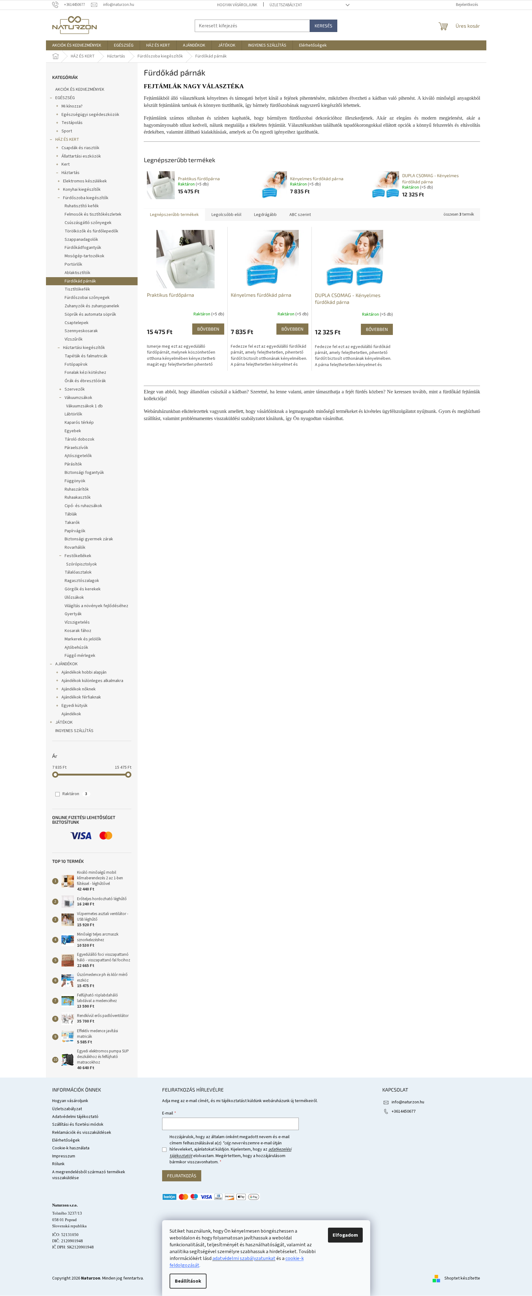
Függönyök (75, 481)
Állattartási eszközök (81, 156)
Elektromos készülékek (85, 181)
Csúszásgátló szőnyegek (88, 223)
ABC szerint (300, 215)
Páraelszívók (76, 448)
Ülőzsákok (74, 597)
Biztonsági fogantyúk (84, 472)
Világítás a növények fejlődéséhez (96, 606)
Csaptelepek (77, 323)
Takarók (72, 523)
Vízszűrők (74, 339)
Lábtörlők (73, 414)
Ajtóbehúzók (76, 647)
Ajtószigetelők (78, 456)
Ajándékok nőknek (78, 689)
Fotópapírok (76, 364)
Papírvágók (75, 531)
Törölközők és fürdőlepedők (91, 231)
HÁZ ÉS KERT (67, 139)
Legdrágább (265, 215)
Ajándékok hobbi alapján (84, 672)
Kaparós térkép (79, 422)
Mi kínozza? (72, 106)
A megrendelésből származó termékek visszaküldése (88, 1175)
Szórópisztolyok (81, 564)
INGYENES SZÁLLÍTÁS (74, 731)
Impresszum (63, 1156)
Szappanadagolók (81, 239)
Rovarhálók (75, 547)
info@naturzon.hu (408, 1102)
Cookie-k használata (70, 1148)
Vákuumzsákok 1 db (84, 406)
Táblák (71, 514)
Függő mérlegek (80, 656)
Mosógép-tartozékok (84, 256)
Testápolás (72, 123)
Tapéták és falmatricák (86, 356)
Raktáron (74, 794)
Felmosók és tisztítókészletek (93, 214)
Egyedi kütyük (74, 706)
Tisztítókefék (77, 289)
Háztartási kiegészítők (84, 348)
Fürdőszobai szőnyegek (87, 298)
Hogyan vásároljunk (237, 5)
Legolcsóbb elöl (226, 215)
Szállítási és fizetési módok (77, 1124)
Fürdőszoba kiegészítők (85, 198)
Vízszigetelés (77, 622)
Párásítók (73, 464)
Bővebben (208, 329)
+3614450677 (404, 1111)
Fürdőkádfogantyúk (83, 248)
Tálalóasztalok (78, 572)
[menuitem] (76, 45)
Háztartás (70, 173)
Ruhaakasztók (78, 497)
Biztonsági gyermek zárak (89, 539)
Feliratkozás (181, 1175)
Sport (66, 131)
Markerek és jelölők (83, 639)
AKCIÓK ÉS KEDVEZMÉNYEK (79, 89)
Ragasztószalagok (82, 581)
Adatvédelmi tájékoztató (75, 1117)
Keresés (323, 25)
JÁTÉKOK (64, 722)
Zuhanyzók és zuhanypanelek (92, 306)
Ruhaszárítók (77, 489)
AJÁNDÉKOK (66, 664)
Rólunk (58, 1164)
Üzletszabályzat (286, 5)
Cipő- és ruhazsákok (83, 506)
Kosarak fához (78, 631)
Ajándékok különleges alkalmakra (92, 681)
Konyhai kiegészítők (82, 189)
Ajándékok (71, 714)
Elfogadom (345, 1235)
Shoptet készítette (462, 1278)
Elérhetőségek (66, 1140)
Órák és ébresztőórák (85, 381)
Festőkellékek (78, 556)
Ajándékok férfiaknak (81, 697)
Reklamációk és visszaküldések (81, 1132)
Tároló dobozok (79, 439)
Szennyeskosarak (81, 331)
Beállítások (188, 1281)
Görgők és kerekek (83, 589)
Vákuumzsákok (78, 398)
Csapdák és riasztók (80, 148)
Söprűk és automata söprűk (90, 314)
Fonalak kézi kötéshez (85, 372)
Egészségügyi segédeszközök (90, 115)
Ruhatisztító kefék (82, 206)
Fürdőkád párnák (80, 281)
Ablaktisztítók (77, 273)
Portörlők (73, 264)
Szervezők (75, 389)
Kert (65, 164)
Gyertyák (73, 614)
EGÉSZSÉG (65, 98)
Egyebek (73, 431)
